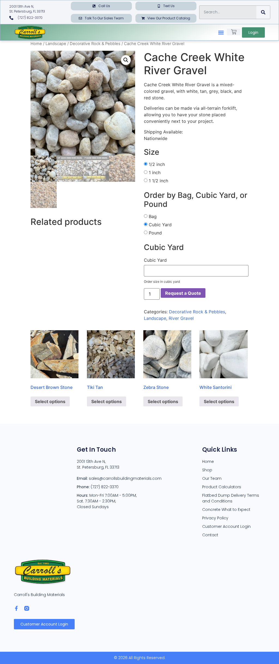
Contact (210, 535)
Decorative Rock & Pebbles (95, 43)
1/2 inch (157, 164)
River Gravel (181, 318)
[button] (221, 32)
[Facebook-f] (16, 608)
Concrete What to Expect (226, 509)
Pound (155, 233)
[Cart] (234, 32)
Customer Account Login (226, 526)
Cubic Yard (160, 224)
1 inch (154, 172)
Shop (207, 470)
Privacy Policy (215, 518)
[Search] (263, 12)
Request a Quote (183, 293)
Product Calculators (221, 487)
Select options (50, 401)
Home (36, 43)
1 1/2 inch (158, 180)
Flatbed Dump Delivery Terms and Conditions (230, 498)
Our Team (212, 478)
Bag (153, 216)
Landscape (56, 43)
